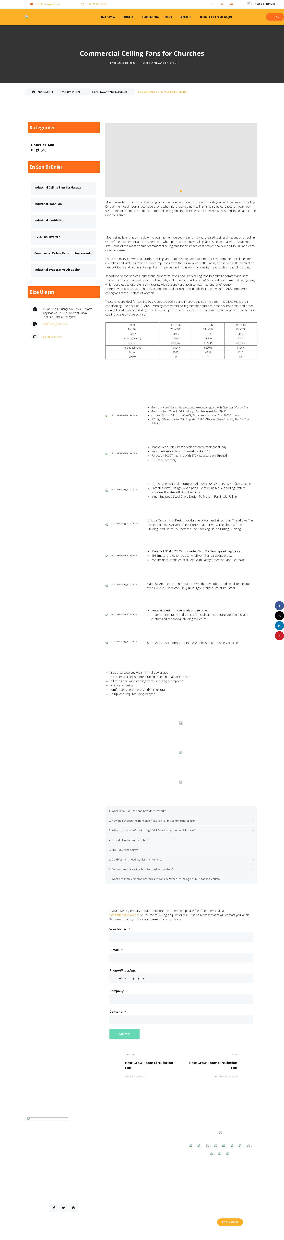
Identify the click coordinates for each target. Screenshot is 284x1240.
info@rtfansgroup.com (124, 915)
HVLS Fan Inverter (47, 236)
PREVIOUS (130, 1055)
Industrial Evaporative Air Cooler (57, 269)
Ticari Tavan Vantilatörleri (159, 63)
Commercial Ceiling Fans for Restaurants (63, 253)
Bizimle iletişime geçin (216, 17)
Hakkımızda (150, 17)
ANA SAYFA (107, 17)
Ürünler (127, 17)
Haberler (185, 17)
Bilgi (168, 17)
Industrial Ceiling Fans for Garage (57, 187)
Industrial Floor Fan (48, 203)
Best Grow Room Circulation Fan (149, 1065)
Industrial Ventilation (49, 220)
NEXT (234, 1055)
